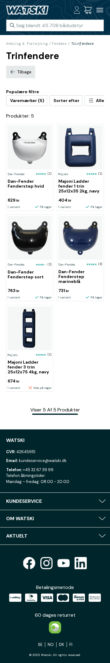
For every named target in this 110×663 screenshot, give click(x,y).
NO (51, 644)
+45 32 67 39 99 (38, 469)
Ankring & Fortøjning (27, 43)
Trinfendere (82, 43)
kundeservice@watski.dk (43, 460)
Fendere (59, 43)
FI (70, 644)
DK (61, 644)
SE (40, 644)
